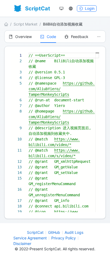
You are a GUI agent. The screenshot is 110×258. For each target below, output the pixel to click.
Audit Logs (74, 232)
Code (51, 36)
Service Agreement (30, 238)
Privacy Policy (63, 238)
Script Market (25, 24)
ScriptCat (35, 232)
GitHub (54, 232)
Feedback (79, 36)
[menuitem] (20, 37)
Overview (23, 36)
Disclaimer (22, 243)
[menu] (55, 36)
